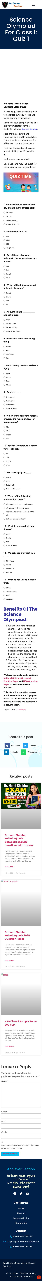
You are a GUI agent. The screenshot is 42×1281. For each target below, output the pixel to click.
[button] (34, 5)
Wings (8, 377)
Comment (5, 1081)
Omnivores (10, 397)
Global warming (12, 220)
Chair (8, 240)
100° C (8, 461)
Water (8, 534)
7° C (7, 457)
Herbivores (10, 405)
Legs (8, 481)
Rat (7, 301)
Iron (7, 438)
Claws (8, 385)
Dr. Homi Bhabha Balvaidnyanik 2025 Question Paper (17, 935)
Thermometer (11, 592)
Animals (9, 572)
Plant (8, 278)
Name (4, 1112)
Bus (7, 236)
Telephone (10, 248)
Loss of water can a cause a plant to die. (20, 513)
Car (7, 266)
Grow (8, 320)
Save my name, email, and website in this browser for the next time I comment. (20, 1146)
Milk (7, 542)
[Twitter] (21, 1193)
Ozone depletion (12, 224)
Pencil (8, 274)
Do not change (11, 327)
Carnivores (10, 401)
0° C (8, 465)
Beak (8, 373)
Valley (8, 347)
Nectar (8, 538)
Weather (9, 213)
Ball (7, 270)
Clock (8, 588)
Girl (7, 244)
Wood (8, 431)
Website (4, 1132)
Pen (7, 358)
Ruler (8, 595)
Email (3, 1122)
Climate (9, 216)
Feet (7, 381)
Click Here (21, 709)
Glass (8, 427)
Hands (8, 477)
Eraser (8, 297)
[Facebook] (15, 1193)
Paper (8, 435)
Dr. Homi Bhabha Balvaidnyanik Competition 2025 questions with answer (19, 840)
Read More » (9, 867)
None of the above (13, 331)
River (8, 350)
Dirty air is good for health (16, 519)
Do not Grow (11, 324)
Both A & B (10, 485)
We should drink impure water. (17, 508)
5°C (7, 454)
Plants (8, 565)
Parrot (8, 293)
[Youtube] (27, 1193)
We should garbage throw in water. (19, 504)
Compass (9, 599)
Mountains (10, 354)
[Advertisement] (21, 71)
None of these (11, 408)
